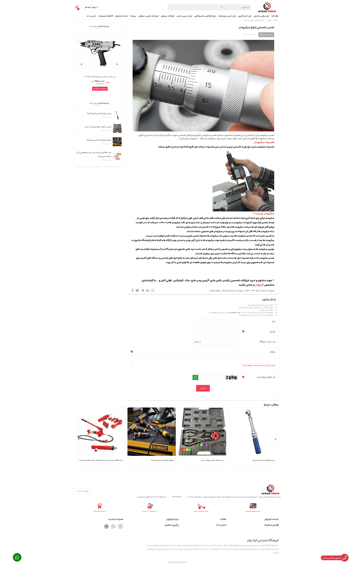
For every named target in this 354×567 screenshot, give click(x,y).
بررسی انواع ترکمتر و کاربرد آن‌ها (99, 113)
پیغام (272, 352)
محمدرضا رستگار (228, 290)
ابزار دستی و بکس (184, 16)
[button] (117, 64)
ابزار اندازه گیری (245, 16)
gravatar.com (235, 312)
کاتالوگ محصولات (105, 16)
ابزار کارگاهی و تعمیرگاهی (205, 16)
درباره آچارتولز (172, 519)
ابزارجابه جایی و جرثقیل (148, 16)
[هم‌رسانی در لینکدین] (147, 291)
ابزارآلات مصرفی (167, 16)
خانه (273, 16)
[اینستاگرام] (120, 526)
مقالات (269, 20)
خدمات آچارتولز (121, 16)
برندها (133, 16)
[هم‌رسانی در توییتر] (137, 291)
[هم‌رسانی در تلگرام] (142, 291)
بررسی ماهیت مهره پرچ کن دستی (98, 126)
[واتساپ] (113, 526)
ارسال (203, 388)
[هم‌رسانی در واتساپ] (152, 291)
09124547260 (177, 496)
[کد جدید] (195, 377)
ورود (94, 7)
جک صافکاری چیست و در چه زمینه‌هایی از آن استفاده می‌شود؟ (93, 154)
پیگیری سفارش (172, 525)
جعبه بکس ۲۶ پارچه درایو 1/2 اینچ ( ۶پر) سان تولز (100, 76)
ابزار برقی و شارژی (261, 16)
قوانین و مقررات (271, 525)
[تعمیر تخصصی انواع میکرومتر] (208, 489)
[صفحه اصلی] (275, 20)
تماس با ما (91, 16)
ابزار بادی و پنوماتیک (227, 16)
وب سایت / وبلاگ (267, 342)
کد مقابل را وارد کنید (266, 377)
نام (273, 321)
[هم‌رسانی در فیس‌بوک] (132, 291)
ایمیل (272, 331)
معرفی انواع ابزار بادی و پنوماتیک (98, 140)
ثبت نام (87, 7)
